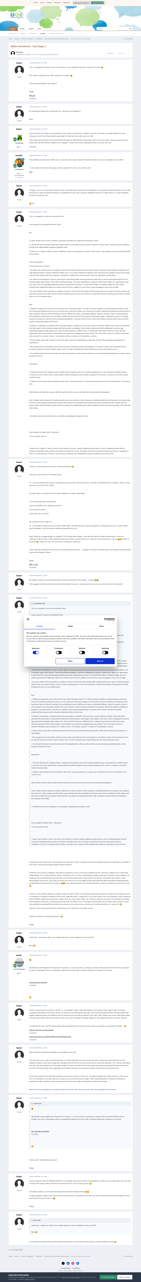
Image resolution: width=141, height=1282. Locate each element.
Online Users (13, 33)
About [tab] (101, 626)
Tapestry (66, 2)
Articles (49, 2)
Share (111, 53)
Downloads (32, 33)
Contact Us (76, 1268)
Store (39, 29)
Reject (70, 661)
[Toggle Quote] (32, 603)
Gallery (23, 33)
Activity (22, 29)
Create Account (97, 3)
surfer (19, 955)
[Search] (130, 28)
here (30, 172)
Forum (42, 2)
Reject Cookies (124, 1277)
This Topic (122, 28)
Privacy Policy (66, 1268)
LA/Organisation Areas (56, 33)
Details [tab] (70, 626)
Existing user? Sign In (81, 3)
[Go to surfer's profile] (19, 962)
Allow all (100, 661)
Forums (42, 33)
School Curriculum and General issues (45, 54)
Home (36, 2)
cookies (22, 1277)
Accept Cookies (109, 1277)
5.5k (20, 173)
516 (20, 973)
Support (31, 29)
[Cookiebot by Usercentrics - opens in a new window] (106, 619)
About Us (57, 2)
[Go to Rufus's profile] (19, 136)
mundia (18, 155)
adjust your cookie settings (71, 1277)
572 (20, 147)
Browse (12, 29)
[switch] (59, 652)
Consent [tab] (39, 626)
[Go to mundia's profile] (19, 162)
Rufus (19, 129)
